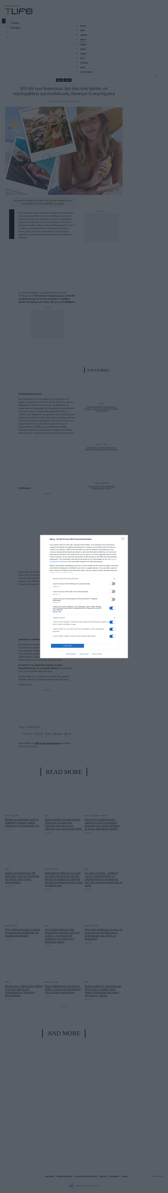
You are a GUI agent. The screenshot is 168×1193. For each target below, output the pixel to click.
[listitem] (84, 578)
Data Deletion (71, 654)
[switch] (112, 583)
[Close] (123, 539)
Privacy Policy (97, 654)
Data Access (84, 654)
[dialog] (84, 596)
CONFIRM (67, 646)
